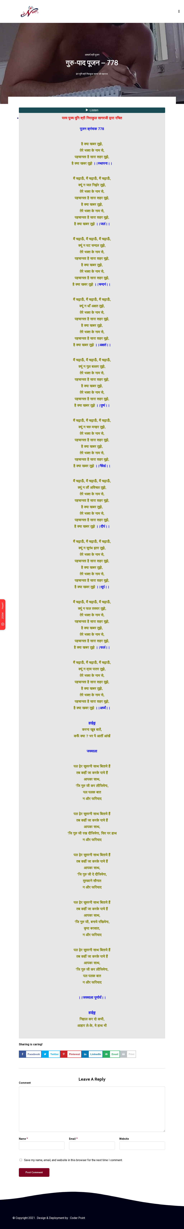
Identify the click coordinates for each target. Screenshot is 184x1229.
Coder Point (77, 1218)
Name (22, 1138)
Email (72, 1138)
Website (124, 1138)
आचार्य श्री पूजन (92, 54)
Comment (25, 1082)
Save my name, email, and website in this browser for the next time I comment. (73, 1160)
